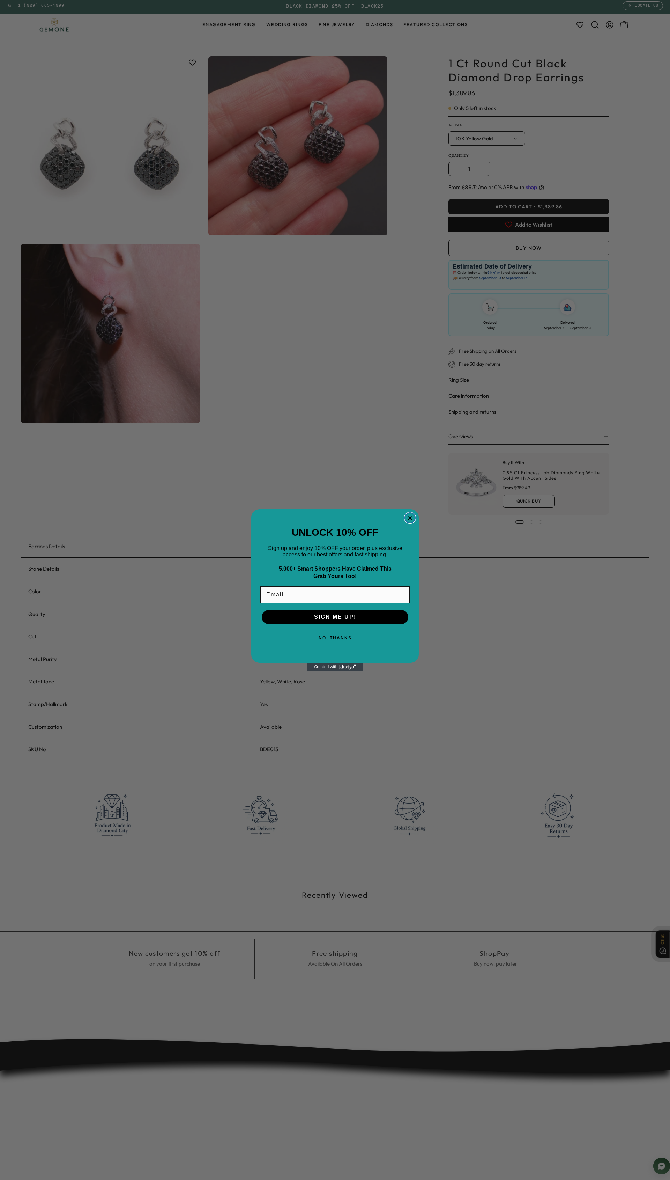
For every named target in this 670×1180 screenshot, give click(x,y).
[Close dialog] (410, 518)
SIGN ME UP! (335, 617)
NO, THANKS (335, 638)
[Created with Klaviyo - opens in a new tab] (335, 667)
